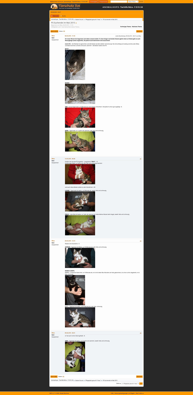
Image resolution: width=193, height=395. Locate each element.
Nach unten (54, 31)
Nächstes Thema (137, 26)
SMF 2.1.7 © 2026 (54, 393)
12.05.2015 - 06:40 (70, 159)
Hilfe (112, 393)
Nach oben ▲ (140, 393)
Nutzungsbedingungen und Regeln (125, 393)
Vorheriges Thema (125, 26)
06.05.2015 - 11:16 (70, 36)
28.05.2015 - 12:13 (70, 241)
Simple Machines (64, 393)
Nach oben (54, 376)
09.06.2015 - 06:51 (70, 333)
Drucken (139, 31)
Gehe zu (118, 383)
